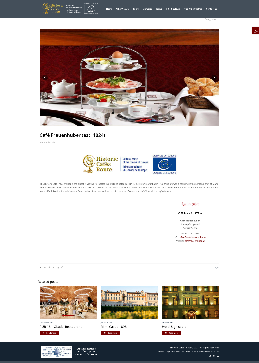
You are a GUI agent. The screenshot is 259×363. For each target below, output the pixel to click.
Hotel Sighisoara (174, 326)
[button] (255, 30)
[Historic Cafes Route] (70, 9)
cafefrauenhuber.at (195, 240)
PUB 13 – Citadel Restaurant (61, 326)
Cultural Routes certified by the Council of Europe (86, 351)
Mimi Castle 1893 (114, 326)
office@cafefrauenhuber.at (192, 237)
